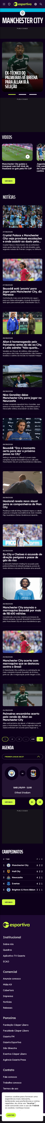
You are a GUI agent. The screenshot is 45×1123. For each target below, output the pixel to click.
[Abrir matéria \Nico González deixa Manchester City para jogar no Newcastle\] (22, 388)
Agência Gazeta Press (14, 1059)
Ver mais (8, 802)
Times (9, 4)
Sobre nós (8, 944)
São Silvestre (10, 1048)
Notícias (7, 1001)
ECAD (6, 961)
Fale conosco (10, 1076)
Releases (7, 1007)
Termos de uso (10, 1088)
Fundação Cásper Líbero (15, 1024)
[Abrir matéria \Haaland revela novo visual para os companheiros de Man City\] (22, 494)
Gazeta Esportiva (12, 1042)
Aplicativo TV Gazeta (14, 955)
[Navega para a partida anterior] (32, 802)
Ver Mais (8, 181)
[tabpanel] (22, 67)
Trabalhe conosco (12, 1082)
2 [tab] (22, 94)
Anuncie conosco (12, 978)
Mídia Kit (7, 984)
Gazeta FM (8, 1036)
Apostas (35, 4)
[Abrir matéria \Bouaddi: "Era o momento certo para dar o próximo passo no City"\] (22, 441)
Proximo (40, 739)
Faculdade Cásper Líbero (16, 1030)
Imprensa (8, 996)
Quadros (7, 949)
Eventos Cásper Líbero (15, 1053)
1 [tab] (12, 94)
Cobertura (8, 990)
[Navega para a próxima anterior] (39, 802)
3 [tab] (33, 94)
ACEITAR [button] (10, 1115)
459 (32, 739)
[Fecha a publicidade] (43, 1114)
